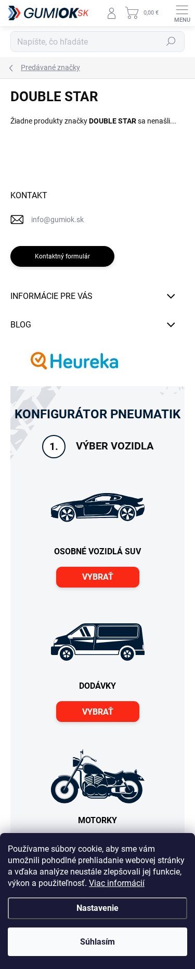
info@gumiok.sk (57, 219)
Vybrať (97, 577)
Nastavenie (97, 908)
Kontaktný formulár (62, 256)
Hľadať (171, 41)
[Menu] (182, 13)
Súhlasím (97, 942)
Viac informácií (117, 883)
